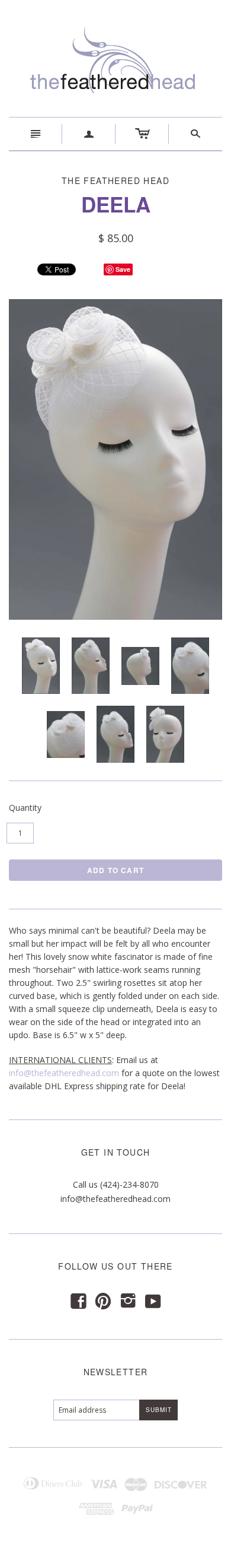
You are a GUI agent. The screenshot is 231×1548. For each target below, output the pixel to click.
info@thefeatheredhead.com (64, 1072)
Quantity (25, 807)
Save (123, 269)
